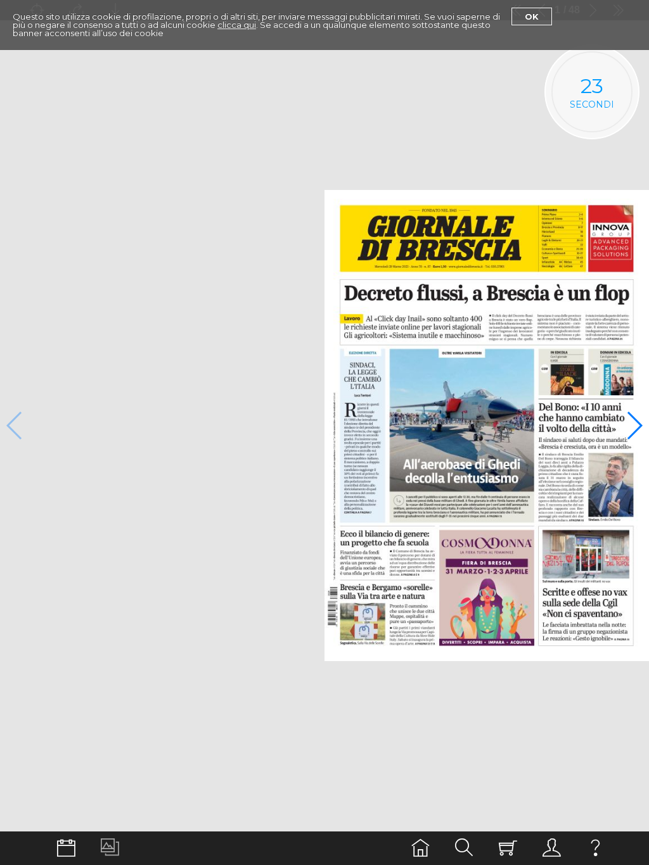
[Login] (551, 848)
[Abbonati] (508, 848)
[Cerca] (464, 848)
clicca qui (236, 25)
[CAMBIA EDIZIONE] (66, 848)
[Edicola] (420, 848)
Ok (532, 16)
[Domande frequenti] (595, 848)
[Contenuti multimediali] (109, 848)
